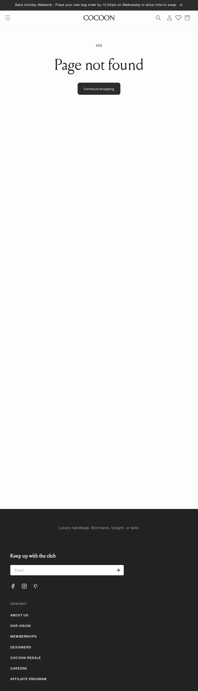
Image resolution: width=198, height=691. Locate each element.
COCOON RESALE (25, 658)
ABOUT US (19, 615)
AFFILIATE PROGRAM (28, 679)
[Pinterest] (35, 586)
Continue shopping (99, 89)
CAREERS (18, 668)
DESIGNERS (20, 647)
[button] (7, 17)
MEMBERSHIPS (23, 636)
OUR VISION (20, 626)
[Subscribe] (118, 570)
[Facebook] (12, 586)
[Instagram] (24, 586)
